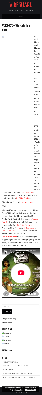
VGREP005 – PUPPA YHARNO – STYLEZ (15, 366)
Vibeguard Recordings (9, 319)
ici (15, 202)
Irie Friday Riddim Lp (24, 225)
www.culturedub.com (9, 237)
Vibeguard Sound (7, 322)
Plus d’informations (17, 389)
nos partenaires (27, 202)
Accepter (30, 390)
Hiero (16, 392)
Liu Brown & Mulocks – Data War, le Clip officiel (17, 373)
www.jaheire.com (8, 231)
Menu (21, 17)
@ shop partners (29, 228)
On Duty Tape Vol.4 (8, 369)
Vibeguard (21, 5)
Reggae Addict (27, 192)
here (18, 228)
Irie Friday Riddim (22, 198)
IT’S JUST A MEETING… (10, 362)
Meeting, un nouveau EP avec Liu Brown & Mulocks (18, 377)
